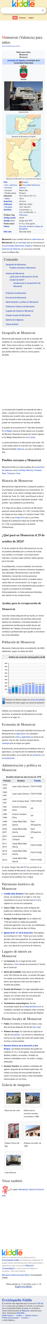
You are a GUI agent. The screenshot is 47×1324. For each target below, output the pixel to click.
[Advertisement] (23, 27)
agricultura (20, 733)
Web (15, 18)
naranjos (5, 743)
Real (4, 473)
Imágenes (22, 18)
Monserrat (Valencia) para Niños (16, 1274)
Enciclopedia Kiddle (10, 1260)
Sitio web (7, 231)
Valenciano (23, 215)
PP (30, 220)
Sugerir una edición (23, 1286)
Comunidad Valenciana (31, 185)
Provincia (8, 187)
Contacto (24, 1317)
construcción (9, 758)
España (25, 182)
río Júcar (31, 437)
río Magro (8, 430)
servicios (36, 755)
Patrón (6, 226)
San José (37, 1027)
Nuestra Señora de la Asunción (18, 1045)
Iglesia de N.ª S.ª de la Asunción (18, 932)
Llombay (21, 470)
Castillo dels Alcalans (14, 893)
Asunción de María (26, 226)
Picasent (38, 470)
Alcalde (7, 220)
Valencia (22, 187)
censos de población (38, 699)
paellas (16, 1034)
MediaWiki (20, 1313)
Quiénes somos (31, 1315)
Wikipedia (25, 1310)
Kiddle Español (7, 1315)
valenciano (36, 239)
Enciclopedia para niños (11, 46)
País (5, 182)
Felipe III (19, 517)
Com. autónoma (11, 185)
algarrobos (26, 736)
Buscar (43, 10)
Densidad (8, 207)
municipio (22, 242)
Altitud (7, 198)
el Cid (36, 900)
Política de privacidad (10, 1317)
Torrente (10, 473)
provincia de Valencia (11, 248)
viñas (17, 736)
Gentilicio (8, 209)
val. (21, 212)
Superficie (8, 201)
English (31, 18)
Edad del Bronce (31, 1006)
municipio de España (16, 60)
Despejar (38, 10)
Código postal (9, 217)
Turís (18, 473)
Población (8, 204)
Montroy (29, 470)
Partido (37, 780)
